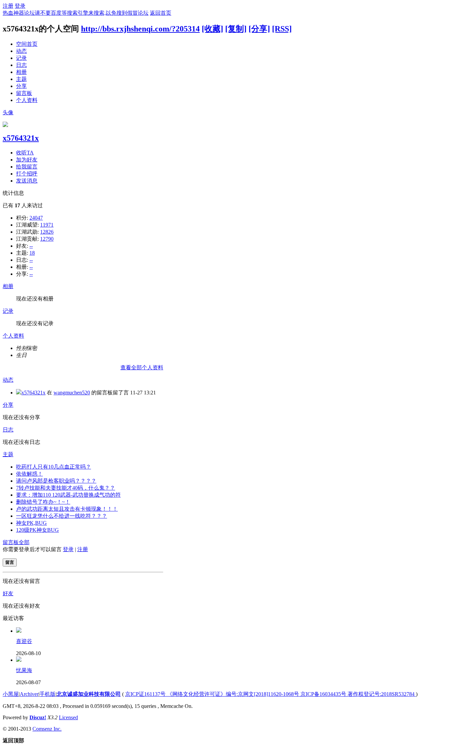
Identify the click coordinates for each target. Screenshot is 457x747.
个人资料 (26, 100)
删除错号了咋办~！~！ (43, 502)
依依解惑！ (29, 474)
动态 (21, 51)
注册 (8, 6)
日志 (21, 65)
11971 (47, 225)
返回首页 (160, 13)
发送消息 (26, 180)
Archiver (29, 694)
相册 (21, 72)
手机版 (47, 694)
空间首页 (26, 44)
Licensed (68, 717)
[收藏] (212, 28)
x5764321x (21, 138)
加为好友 (26, 159)
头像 (8, 112)
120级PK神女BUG (37, 530)
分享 (21, 86)
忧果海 (24, 670)
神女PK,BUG (31, 523)
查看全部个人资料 (141, 367)
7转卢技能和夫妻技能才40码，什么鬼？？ (65, 488)
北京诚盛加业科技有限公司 (89, 694)
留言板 (24, 93)
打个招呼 (26, 173)
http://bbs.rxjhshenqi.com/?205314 (140, 28)
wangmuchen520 (72, 392)
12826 (47, 232)
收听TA (25, 152)
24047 (36, 218)
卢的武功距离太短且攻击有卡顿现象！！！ (67, 509)
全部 (24, 542)
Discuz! (37, 717)
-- (31, 246)
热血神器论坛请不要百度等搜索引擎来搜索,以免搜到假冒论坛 (76, 13)
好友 (8, 593)
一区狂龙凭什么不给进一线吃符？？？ (61, 516)
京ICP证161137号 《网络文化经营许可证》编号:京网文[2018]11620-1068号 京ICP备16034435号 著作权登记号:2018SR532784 (270, 694)
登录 (20, 6)
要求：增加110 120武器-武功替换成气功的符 (68, 495)
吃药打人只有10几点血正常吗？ (53, 467)
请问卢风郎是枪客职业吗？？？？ (56, 481)
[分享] (259, 28)
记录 (21, 58)
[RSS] (282, 28)
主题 (21, 79)
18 (32, 253)
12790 (47, 239)
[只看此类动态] (18, 392)
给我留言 (26, 166)
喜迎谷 (24, 641)
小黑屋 (11, 694)
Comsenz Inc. (47, 729)
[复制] (236, 28)
